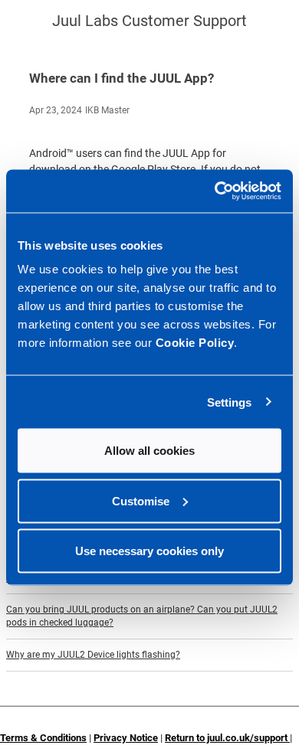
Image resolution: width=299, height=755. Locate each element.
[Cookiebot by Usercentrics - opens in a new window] (215, 191)
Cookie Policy (195, 342)
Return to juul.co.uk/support (227, 738)
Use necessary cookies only (149, 550)
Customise (140, 500)
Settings (229, 401)
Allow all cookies (149, 450)
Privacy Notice (126, 738)
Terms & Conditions (43, 738)
